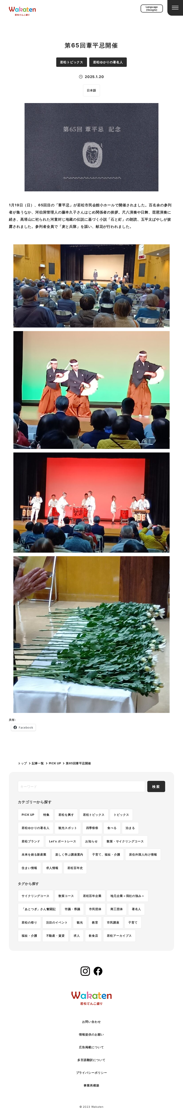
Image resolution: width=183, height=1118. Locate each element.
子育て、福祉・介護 (106, 854)
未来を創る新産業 (34, 854)
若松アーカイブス (119, 935)
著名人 (136, 909)
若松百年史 (75, 868)
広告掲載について (91, 1047)
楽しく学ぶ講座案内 (69, 854)
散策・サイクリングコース (125, 841)
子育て (133, 922)
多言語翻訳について (91, 1060)
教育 (95, 922)
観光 (80, 922)
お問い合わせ (91, 1021)
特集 (46, 814)
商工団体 (116, 909)
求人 (77, 935)
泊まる (130, 828)
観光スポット (67, 828)
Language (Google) (152, 8)
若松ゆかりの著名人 (36, 828)
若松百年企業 (92, 896)
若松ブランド (31, 841)
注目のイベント (57, 922)
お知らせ (91, 841)
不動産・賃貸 (55, 935)
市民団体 (95, 909)
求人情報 (52, 868)
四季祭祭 (92, 828)
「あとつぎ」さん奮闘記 (39, 909)
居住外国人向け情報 (143, 854)
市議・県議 (72, 909)
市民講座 (113, 922)
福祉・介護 (29, 935)
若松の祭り (29, 922)
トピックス (121, 814)
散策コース (66, 896)
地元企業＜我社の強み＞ (127, 896)
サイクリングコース (36, 896)
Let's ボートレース (62, 841)
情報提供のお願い (91, 1034)
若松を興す (66, 814)
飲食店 (93, 935)
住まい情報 (29, 868)
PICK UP (28, 814)
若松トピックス (94, 814)
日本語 (91, 90)
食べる (112, 828)
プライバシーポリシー (91, 1072)
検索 (156, 786)
